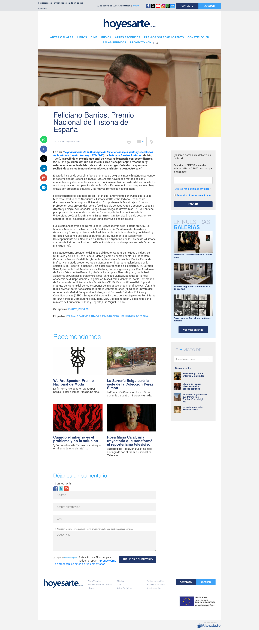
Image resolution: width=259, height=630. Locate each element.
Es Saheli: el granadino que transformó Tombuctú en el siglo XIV (195, 398)
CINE (94, 37)
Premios (83, 309)
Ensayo (72, 309)
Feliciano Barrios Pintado (125, 155)
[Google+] (66, 488)
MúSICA (106, 37)
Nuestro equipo (153, 588)
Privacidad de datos (155, 584)
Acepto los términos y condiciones (194, 195)
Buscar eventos (183, 368)
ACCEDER (209, 5)
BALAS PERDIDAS (114, 42)
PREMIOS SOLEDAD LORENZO (164, 37)
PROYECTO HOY (140, 42)
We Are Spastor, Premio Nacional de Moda (73, 382)
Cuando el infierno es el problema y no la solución (75, 438)
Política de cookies (155, 580)
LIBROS (82, 37)
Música (120, 580)
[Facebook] (55, 488)
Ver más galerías (193, 329)
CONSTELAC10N (198, 37)
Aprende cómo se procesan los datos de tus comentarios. (85, 562)
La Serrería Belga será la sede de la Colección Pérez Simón (130, 384)
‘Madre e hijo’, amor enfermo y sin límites (193, 374)
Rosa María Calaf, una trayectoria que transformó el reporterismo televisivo (130, 440)
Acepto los (66, 558)
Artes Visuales (94, 580)
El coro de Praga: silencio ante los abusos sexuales (192, 386)
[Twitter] (61, 488)
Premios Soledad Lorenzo (100, 584)
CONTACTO (187, 5)
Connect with (63, 483)
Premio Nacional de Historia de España (124, 316)
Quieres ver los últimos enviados (192, 188)
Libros (91, 588)
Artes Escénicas (124, 588)
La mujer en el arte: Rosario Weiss (193, 408)
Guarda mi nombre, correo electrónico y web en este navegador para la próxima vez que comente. (95, 529)
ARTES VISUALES (61, 37)
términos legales (70, 558)
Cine (119, 584)
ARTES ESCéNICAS (127, 37)
